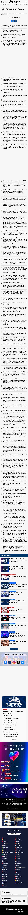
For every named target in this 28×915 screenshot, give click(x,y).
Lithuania (18, 838)
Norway (18, 854)
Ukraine (18, 880)
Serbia (17, 865)
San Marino (18, 863)
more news (14, 649)
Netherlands (19, 851)
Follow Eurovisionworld (14, 655)
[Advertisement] (14, 61)
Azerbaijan (5, 847)
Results (10, 4)
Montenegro (19, 847)
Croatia (5, 858)
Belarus (5, 849)
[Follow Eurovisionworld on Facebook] (1, 2)
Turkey (17, 878)
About (4, 911)
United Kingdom (20, 882)
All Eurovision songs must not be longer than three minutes (12, 893)
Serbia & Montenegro (20, 867)
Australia (5, 843)
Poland (18, 856)
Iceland (5, 878)
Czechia (5, 862)
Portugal (18, 858)
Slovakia (18, 869)
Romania (18, 860)
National (25, 4)
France (5, 869)
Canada (5, 856)
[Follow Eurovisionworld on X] (5, 2)
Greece (5, 874)
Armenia (5, 841)
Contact (7, 911)
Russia (17, 862)
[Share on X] (15, 21)
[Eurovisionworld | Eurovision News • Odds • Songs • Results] (14, 1)
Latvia (4, 885)
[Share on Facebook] (12, 21)
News (6, 4)
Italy (4, 884)
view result (14, 739)
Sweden (18, 874)
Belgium (5, 851)
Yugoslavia (18, 884)
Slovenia (18, 871)
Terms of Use (11, 911)
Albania (5, 838)
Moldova (18, 843)
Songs (14, 4)
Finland (5, 867)
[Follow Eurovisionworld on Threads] (18, 662)
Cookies (16, 911)
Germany (5, 873)
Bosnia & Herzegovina (8, 852)
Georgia (5, 871)
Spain (17, 873)
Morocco (18, 849)
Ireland (5, 880)
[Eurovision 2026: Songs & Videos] (14, 756)
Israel (4, 882)
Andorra (5, 839)
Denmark (5, 863)
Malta (17, 841)
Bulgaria (5, 854)
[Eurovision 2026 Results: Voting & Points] (14, 791)
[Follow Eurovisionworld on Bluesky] (22, 662)
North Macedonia (20, 852)
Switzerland (19, 876)
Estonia (5, 865)
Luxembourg (19, 839)
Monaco (18, 845)
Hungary (5, 876)
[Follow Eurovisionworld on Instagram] (3, 2)
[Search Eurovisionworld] (2, 5)
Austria (5, 845)
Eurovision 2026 (14, 747)
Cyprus (5, 860)
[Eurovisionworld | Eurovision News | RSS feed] (24, 911)
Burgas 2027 (19, 4)
